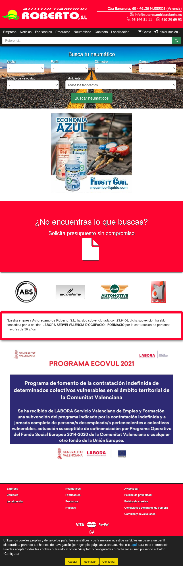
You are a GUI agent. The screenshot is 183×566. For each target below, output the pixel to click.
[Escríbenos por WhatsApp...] (91, 532)
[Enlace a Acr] (70, 292)
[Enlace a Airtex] (159, 292)
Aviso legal (131, 489)
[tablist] (91, 153)
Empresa (10, 31)
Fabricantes (43, 31)
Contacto (101, 31)
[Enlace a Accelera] (26, 292)
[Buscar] (176, 40)
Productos (62, 31)
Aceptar (72, 561)
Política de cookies (136, 501)
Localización (120, 31)
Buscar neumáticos (92, 98)
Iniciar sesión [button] (168, 31)
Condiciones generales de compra (146, 507)
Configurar (108, 561)
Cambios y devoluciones (140, 514)
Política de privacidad (138, 495)
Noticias (26, 31)
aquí (134, 544)
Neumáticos (82, 31)
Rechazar (90, 561)
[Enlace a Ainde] (114, 292)
